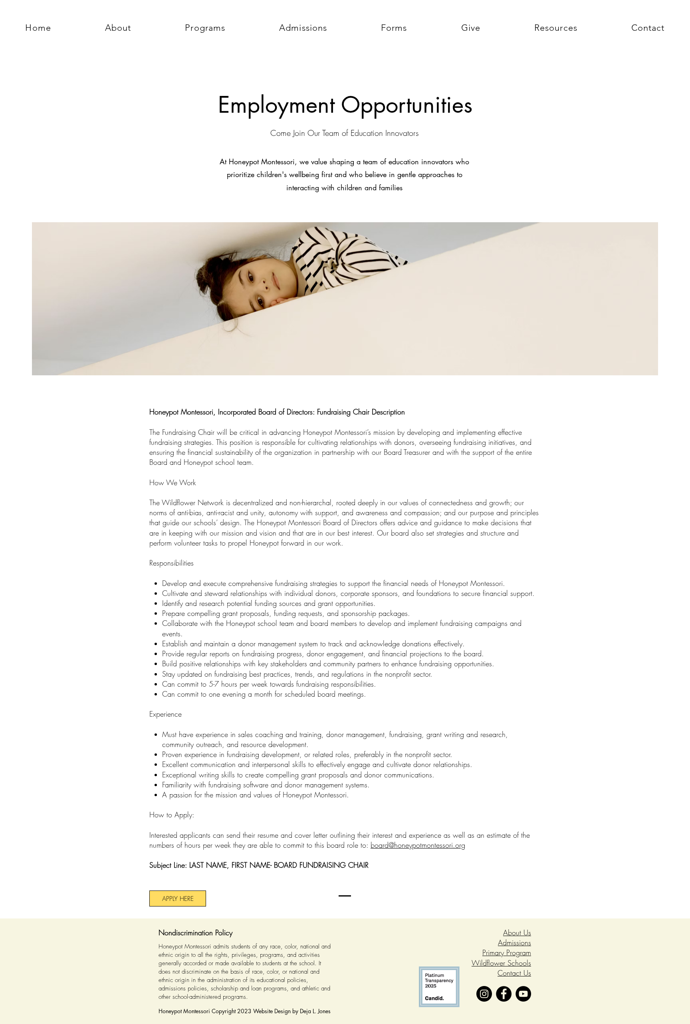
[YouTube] (523, 994)
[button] (117, 27)
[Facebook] (504, 994)
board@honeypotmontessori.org (418, 845)
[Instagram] (484, 994)
